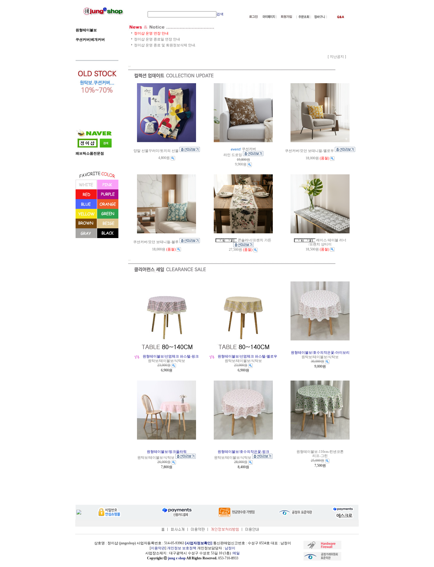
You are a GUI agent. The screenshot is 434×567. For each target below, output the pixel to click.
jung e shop (177, 558)
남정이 (230, 548)
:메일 (236, 553)
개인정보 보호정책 (181, 548)
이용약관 (158, 548)
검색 (219, 14)
